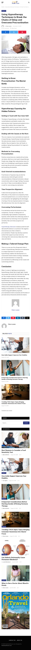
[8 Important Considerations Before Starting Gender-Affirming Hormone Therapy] (15, 368)
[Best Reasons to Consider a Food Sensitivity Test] (15, 440)
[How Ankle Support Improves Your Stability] (15, 345)
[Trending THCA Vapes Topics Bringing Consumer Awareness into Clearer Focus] (15, 392)
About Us (19, 640)
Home (3, 6)
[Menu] (2, 2)
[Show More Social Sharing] (28, 32)
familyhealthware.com (7, 645)
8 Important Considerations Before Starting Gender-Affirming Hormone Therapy (15, 504)
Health (4, 10)
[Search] (28, 2)
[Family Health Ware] (15, 2)
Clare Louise (8, 26)
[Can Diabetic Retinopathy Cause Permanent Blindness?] (15, 547)
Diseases (4, 554)
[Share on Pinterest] (22, 32)
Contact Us (12, 640)
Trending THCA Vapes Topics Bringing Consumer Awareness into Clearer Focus (15, 532)
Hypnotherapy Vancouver (9, 226)
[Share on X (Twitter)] (14, 32)
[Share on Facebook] (5, 32)
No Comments (6, 28)
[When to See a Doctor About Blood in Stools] (15, 573)
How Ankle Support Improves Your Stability (14, 355)
